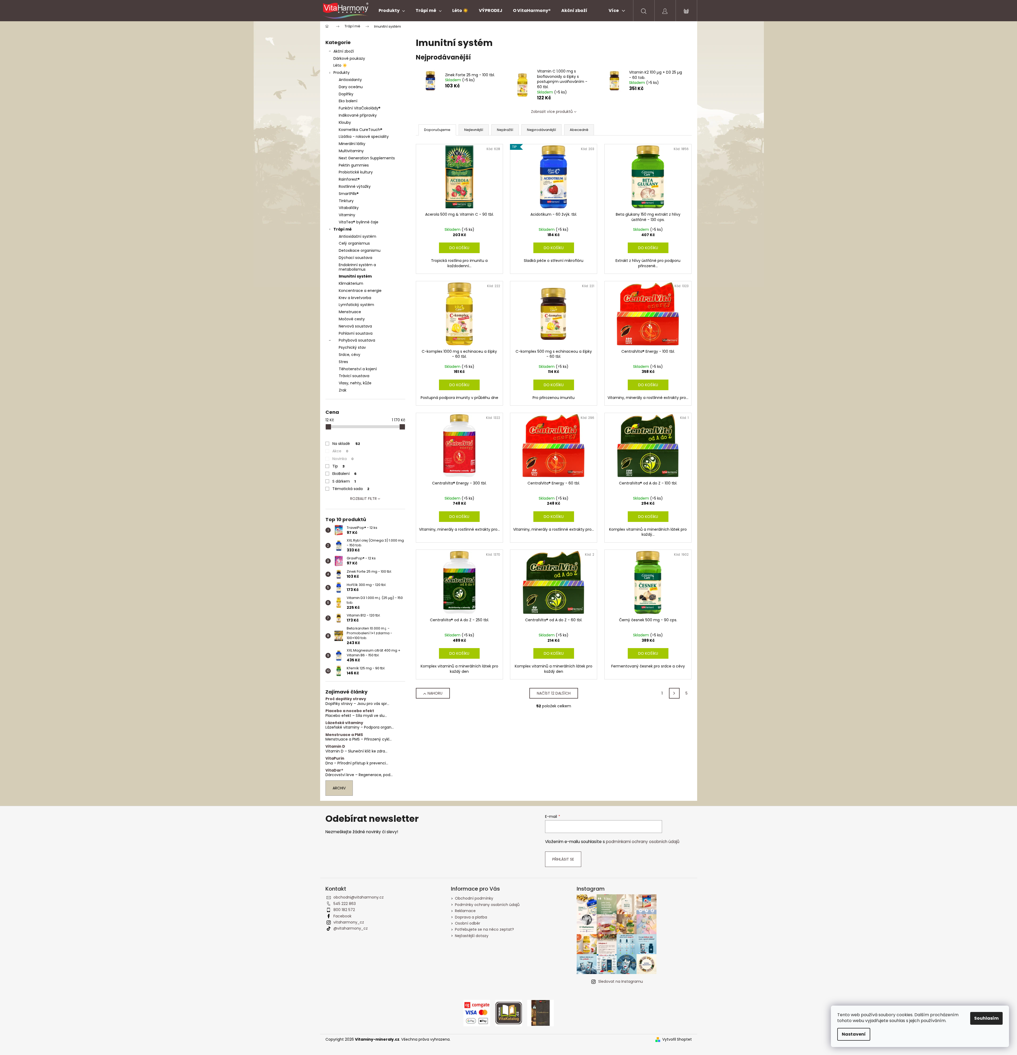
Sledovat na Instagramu (620, 981)
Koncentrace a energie (360, 290)
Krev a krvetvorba (355, 297)
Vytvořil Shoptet (677, 1039)
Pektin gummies (354, 165)
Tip (338, 466)
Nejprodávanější (541, 129)
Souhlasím (986, 1018)
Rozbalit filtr (363, 498)
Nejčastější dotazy (471, 935)
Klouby (345, 122)
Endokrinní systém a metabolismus (357, 267)
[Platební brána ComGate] (476, 1012)
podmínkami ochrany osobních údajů (642, 841)
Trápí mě (342, 229)
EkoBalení (344, 473)
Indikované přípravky (358, 115)
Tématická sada (350, 488)
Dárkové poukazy (349, 58)
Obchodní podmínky (474, 898)
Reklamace (465, 910)
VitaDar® (334, 770)
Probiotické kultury (356, 172)
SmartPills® (349, 193)
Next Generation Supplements (367, 158)
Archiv (339, 788)
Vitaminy (347, 215)
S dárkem (344, 481)
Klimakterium (351, 283)
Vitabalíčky (349, 207)
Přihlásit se (563, 859)
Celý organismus (354, 243)
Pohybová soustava (357, 340)
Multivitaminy (351, 151)
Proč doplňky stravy (345, 699)
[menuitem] (391, 10)
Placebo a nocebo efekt (349, 711)
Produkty (341, 72)
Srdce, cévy (349, 354)
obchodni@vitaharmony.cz (358, 897)
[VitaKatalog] (508, 1012)
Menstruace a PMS (344, 735)
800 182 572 (344, 909)
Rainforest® (349, 179)
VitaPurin (334, 758)
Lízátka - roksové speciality (364, 136)
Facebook (342, 916)
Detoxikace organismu (359, 250)
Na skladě (346, 443)
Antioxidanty (350, 79)
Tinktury (346, 200)
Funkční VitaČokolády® (359, 108)
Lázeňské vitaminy (344, 723)
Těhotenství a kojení (358, 369)
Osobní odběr (467, 923)
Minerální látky (352, 143)
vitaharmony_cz (348, 922)
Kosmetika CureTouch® (360, 129)
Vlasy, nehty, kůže (355, 383)
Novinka (343, 458)
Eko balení (348, 101)
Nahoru (435, 693)
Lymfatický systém (356, 304)
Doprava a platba (471, 917)
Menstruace (350, 311)
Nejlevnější (473, 129)
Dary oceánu (351, 87)
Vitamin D (335, 746)
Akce (340, 451)
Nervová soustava (355, 326)
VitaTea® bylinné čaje (358, 222)
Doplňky (346, 94)
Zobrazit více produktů (552, 111)
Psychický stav (352, 347)
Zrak (342, 390)
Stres (343, 361)
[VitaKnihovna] (540, 1012)
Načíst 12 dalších (554, 693)
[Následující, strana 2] (674, 693)
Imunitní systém (355, 276)
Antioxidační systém (357, 236)
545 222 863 (344, 903)
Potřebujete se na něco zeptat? (484, 929)
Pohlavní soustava (356, 333)
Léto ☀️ (340, 65)
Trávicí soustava (354, 375)
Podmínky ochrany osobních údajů (487, 904)
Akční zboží (343, 51)
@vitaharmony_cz (350, 928)
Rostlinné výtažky (355, 186)
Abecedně (579, 129)
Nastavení (854, 1034)
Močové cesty (352, 319)
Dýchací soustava (355, 257)
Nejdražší (505, 129)
